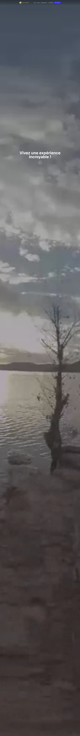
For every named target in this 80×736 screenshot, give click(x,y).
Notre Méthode (51, 2)
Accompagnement (44, 2)
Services (38, 2)
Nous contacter (57, 2)
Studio (35, 2)
